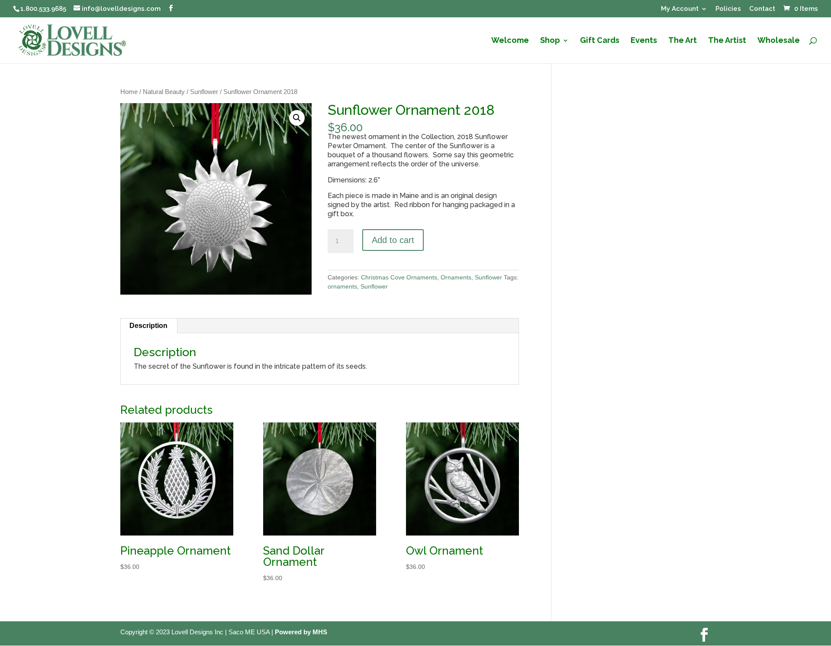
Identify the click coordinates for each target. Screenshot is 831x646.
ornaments (342, 286)
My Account (680, 9)
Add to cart (393, 240)
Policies (728, 9)
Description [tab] (148, 325)
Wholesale (778, 41)
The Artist (727, 41)
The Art (682, 41)
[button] (297, 118)
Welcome (510, 41)
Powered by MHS (301, 632)
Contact (762, 9)
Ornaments (456, 277)
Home (129, 91)
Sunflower (204, 91)
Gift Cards (599, 41)
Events (644, 41)
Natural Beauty (164, 91)
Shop (550, 41)
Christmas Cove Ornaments (399, 277)
